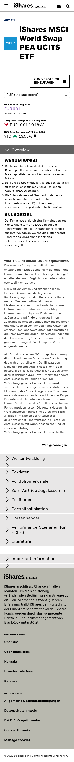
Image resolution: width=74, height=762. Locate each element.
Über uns (11, 642)
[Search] (67, 6)
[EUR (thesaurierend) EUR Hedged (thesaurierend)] (37, 94)
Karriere (10, 681)
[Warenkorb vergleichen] (58, 6)
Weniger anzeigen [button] (54, 445)
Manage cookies (17, 740)
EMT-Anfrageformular (22, 720)
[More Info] (35, 135)
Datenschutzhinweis (20, 710)
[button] (68, 6)
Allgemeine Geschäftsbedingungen (32, 701)
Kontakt (10, 661)
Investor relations (18, 671)
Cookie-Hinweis (17, 730)
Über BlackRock (17, 652)
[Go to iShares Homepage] (29, 5)
